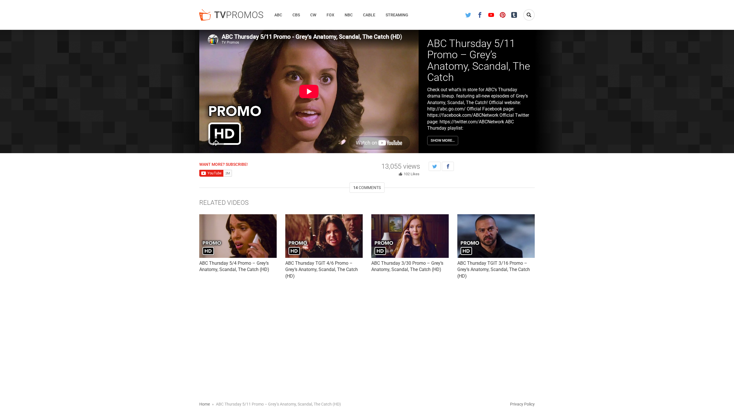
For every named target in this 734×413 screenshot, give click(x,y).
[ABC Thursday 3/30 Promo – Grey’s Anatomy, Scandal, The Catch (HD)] (410, 236)
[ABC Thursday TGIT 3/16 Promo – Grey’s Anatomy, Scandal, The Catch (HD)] (496, 236)
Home (204, 404)
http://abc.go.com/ (446, 109)
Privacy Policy (522, 404)
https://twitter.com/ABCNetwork (472, 121)
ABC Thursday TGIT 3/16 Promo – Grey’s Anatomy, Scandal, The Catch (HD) (493, 269)
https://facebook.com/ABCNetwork (462, 115)
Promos (238, 14)
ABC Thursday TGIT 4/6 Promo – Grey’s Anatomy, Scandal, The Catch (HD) (321, 269)
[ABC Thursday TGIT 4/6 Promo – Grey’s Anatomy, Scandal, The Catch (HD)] (324, 236)
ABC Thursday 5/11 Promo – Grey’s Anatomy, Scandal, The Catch (478, 61)
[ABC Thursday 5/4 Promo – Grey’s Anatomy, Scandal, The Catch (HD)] (238, 236)
